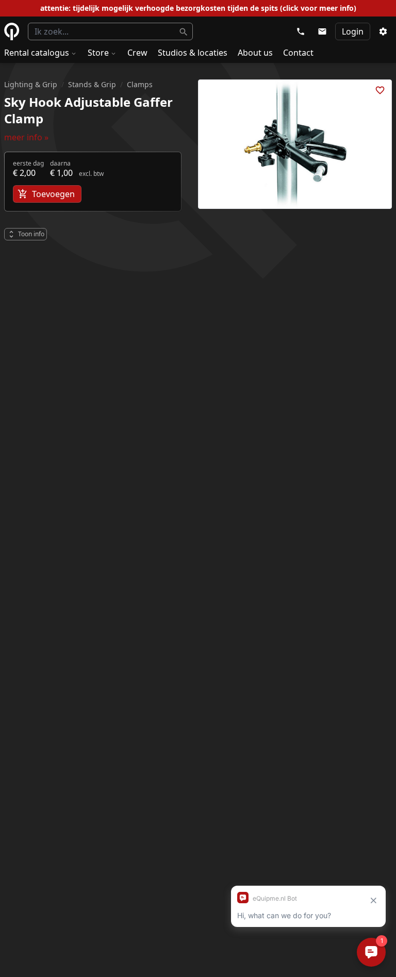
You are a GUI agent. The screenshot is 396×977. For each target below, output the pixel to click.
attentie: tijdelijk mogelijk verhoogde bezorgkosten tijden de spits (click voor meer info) (198, 8)
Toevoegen (53, 194)
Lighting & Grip (30, 84)
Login (353, 31)
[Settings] (383, 31)
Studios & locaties (192, 52)
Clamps (140, 84)
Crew (137, 52)
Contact (298, 52)
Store (98, 52)
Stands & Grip (92, 84)
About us (255, 52)
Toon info (31, 234)
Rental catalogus (36, 52)
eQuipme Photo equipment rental (12, 31)
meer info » (26, 137)
